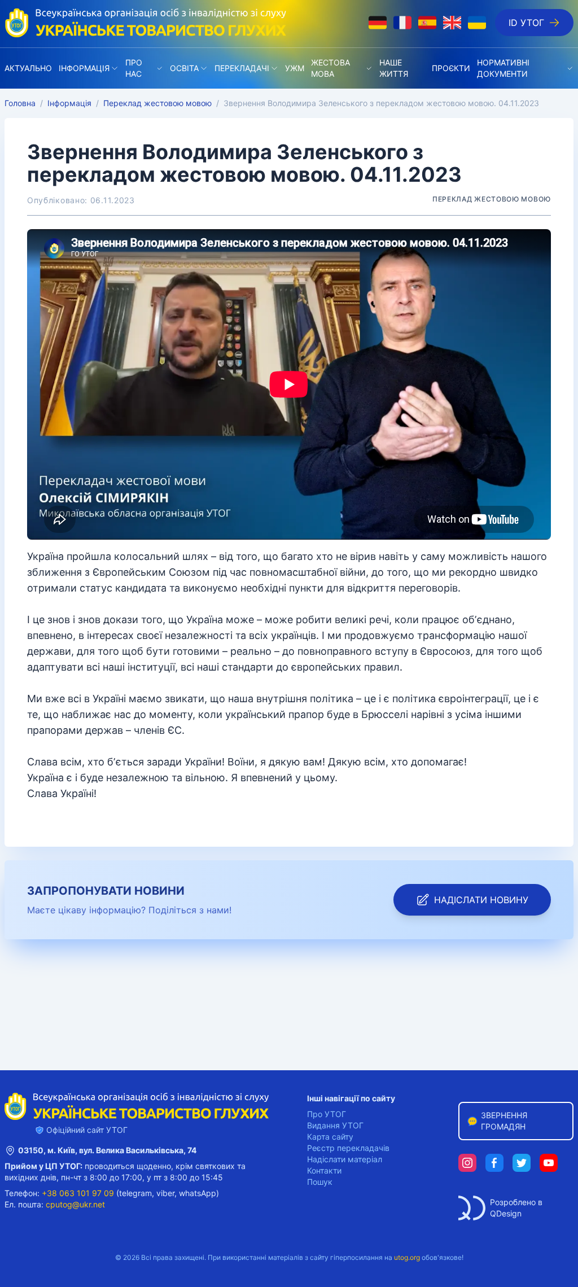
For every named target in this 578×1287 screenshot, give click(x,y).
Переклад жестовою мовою (157, 103)
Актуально (28, 68)
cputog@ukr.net (75, 1204)
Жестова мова (330, 68)
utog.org (407, 1257)
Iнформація (84, 68)
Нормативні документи (503, 68)
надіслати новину (481, 899)
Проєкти (451, 68)
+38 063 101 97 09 (78, 1193)
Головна (20, 103)
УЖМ (294, 68)
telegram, (136, 1193)
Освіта (184, 68)
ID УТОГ (526, 22)
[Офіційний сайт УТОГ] (146, 23)
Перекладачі (241, 68)
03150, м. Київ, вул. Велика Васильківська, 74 (107, 1150)
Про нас (133, 68)
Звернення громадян (504, 1120)
